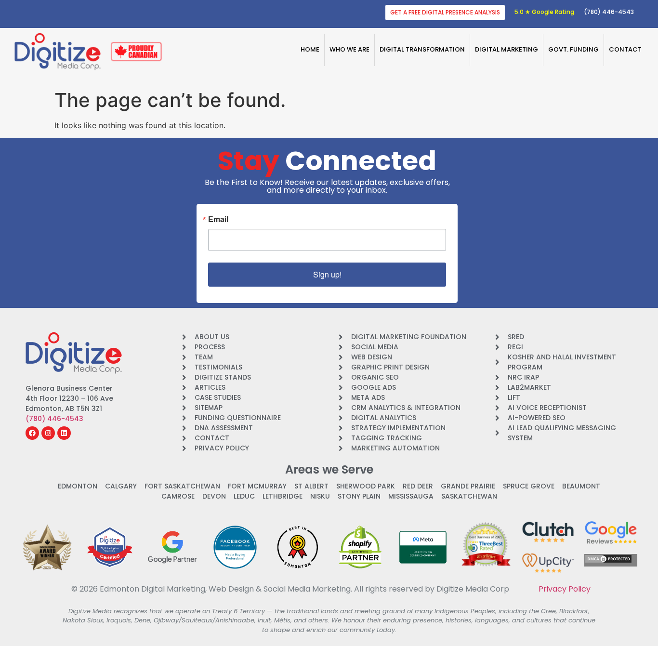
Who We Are (349, 49)
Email (218, 219)
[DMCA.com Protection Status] (608, 561)
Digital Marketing (506, 49)
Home (310, 49)
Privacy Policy (565, 588)
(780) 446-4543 (609, 12)
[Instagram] (48, 433)
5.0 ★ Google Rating (544, 12)
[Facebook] (32, 433)
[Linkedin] (64, 433)
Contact (625, 49)
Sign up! (327, 274)
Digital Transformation (422, 49)
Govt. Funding (573, 49)
